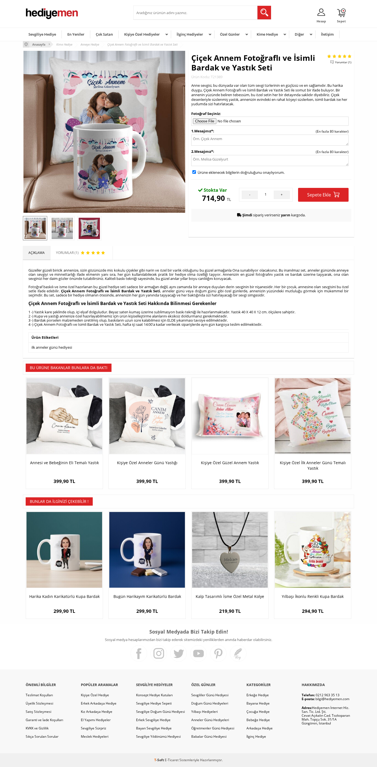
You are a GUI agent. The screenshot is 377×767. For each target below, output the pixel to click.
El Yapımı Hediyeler (96, 720)
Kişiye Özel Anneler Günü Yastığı (147, 462)
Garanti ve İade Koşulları (44, 720)
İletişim (327, 34)
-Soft (159, 760)
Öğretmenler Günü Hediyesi (212, 728)
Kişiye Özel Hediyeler (142, 34)
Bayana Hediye (258, 703)
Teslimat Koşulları (39, 695)
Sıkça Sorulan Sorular (42, 736)
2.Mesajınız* (202, 151)
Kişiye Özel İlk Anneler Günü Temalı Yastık (313, 465)
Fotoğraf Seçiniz (205, 113)
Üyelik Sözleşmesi (39, 703)
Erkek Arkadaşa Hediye (98, 703)
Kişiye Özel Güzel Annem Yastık (230, 462)
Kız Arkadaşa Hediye (96, 711)
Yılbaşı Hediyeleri (204, 711)
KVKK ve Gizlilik (37, 728)
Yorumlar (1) (343, 62)
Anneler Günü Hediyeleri (210, 720)
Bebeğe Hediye (258, 720)
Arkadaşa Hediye (259, 728)
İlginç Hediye (256, 736)
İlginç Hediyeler (190, 34)
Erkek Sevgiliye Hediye (153, 720)
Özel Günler (230, 34)
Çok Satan (104, 34)
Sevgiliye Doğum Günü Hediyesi (160, 711)
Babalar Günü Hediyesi (209, 736)
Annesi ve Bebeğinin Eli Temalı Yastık (64, 462)
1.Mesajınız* (202, 130)
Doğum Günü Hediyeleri (209, 703)
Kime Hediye (267, 34)
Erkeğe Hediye (257, 695)
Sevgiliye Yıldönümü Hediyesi (158, 736)
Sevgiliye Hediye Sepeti (154, 703)
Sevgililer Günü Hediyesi (210, 695)
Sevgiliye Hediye (42, 34)
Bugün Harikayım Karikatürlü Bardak (147, 596)
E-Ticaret (172, 760)
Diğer (299, 34)
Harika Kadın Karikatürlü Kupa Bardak (64, 596)
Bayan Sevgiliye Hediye (154, 728)
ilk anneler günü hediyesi (51, 347)
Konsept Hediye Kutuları (154, 695)
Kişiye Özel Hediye (95, 695)
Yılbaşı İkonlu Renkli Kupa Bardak (313, 596)
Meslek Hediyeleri (94, 736)
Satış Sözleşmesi (38, 711)
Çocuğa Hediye (258, 711)
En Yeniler (75, 34)
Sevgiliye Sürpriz (93, 728)
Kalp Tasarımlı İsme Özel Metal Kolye (230, 596)
